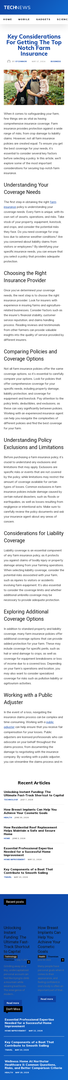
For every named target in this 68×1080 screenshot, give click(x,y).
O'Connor (21, 61)
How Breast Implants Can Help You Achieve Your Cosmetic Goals (30, 811)
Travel (8, 877)
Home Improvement (14, 859)
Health (8, 817)
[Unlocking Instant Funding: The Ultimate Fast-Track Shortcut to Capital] (17, 916)
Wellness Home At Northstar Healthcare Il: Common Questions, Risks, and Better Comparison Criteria (33, 1064)
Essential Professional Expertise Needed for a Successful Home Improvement (28, 851)
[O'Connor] (9, 61)
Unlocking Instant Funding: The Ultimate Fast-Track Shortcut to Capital (34, 793)
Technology (11, 799)
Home (7, 838)
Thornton (9, 959)
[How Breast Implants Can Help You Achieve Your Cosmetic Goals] (51, 916)
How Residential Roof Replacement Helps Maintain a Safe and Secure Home (30, 830)
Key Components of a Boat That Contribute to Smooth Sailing (28, 871)
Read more (13, 1003)
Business (56, 61)
